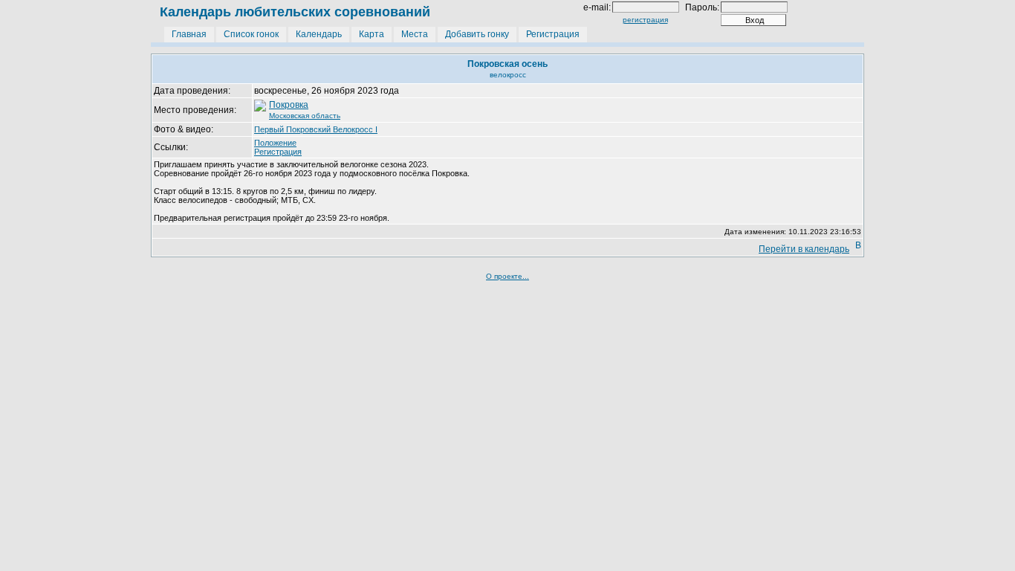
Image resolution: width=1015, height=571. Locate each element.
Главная (189, 34)
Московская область (304, 116)
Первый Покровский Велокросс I (315, 129)
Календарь (319, 34)
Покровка (288, 105)
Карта (371, 34)
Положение (275, 142)
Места (414, 34)
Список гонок (251, 34)
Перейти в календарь (804, 249)
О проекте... (507, 276)
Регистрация (553, 34)
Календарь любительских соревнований (295, 11)
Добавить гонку (477, 34)
